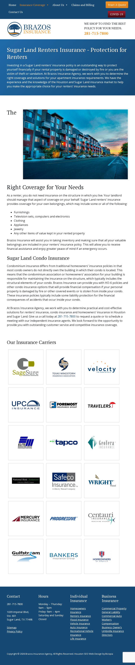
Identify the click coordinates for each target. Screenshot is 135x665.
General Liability (111, 612)
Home (12, 5)
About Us (58, 5)
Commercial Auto (112, 616)
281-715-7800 (96, 33)
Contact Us (16, 12)
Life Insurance (78, 638)
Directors (107, 635)
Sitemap (12, 627)
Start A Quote (117, 5)
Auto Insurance (79, 627)
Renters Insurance (80, 616)
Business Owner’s (112, 627)
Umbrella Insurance (113, 631)
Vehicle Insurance (80, 623)
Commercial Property (114, 608)
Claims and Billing (82, 5)
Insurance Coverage (32, 5)
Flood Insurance (79, 619)
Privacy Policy (14, 631)
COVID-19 (116, 14)
